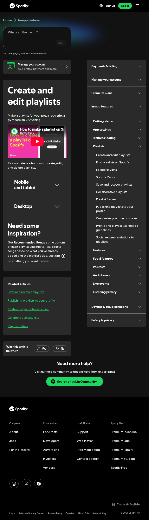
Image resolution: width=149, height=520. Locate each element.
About (13, 432)
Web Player (85, 441)
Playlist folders (18, 326)
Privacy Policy (55, 513)
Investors (49, 458)
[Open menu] (137, 5)
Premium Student (123, 458)
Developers (51, 441)
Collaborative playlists (23, 317)
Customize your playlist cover (28, 309)
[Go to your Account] (65, 66)
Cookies (70, 513)
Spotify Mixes (105, 177)
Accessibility (99, 513)
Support (82, 432)
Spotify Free (119, 467)
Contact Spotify (88, 458)
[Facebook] (38, 483)
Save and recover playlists (26, 292)
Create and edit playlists (113, 155)
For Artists (50, 432)
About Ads (83, 513)
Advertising (51, 450)
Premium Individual (124, 432)
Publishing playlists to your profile (31, 300)
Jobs (12, 441)
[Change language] (101, 6)
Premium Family (122, 450)
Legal (12, 513)
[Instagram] (14, 483)
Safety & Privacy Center (31, 513)
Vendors (49, 467)
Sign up (110, 6)
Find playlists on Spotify (112, 162)
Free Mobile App (88, 450)
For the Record (19, 450)
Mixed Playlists (106, 170)
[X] (26, 483)
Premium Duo (120, 441)
